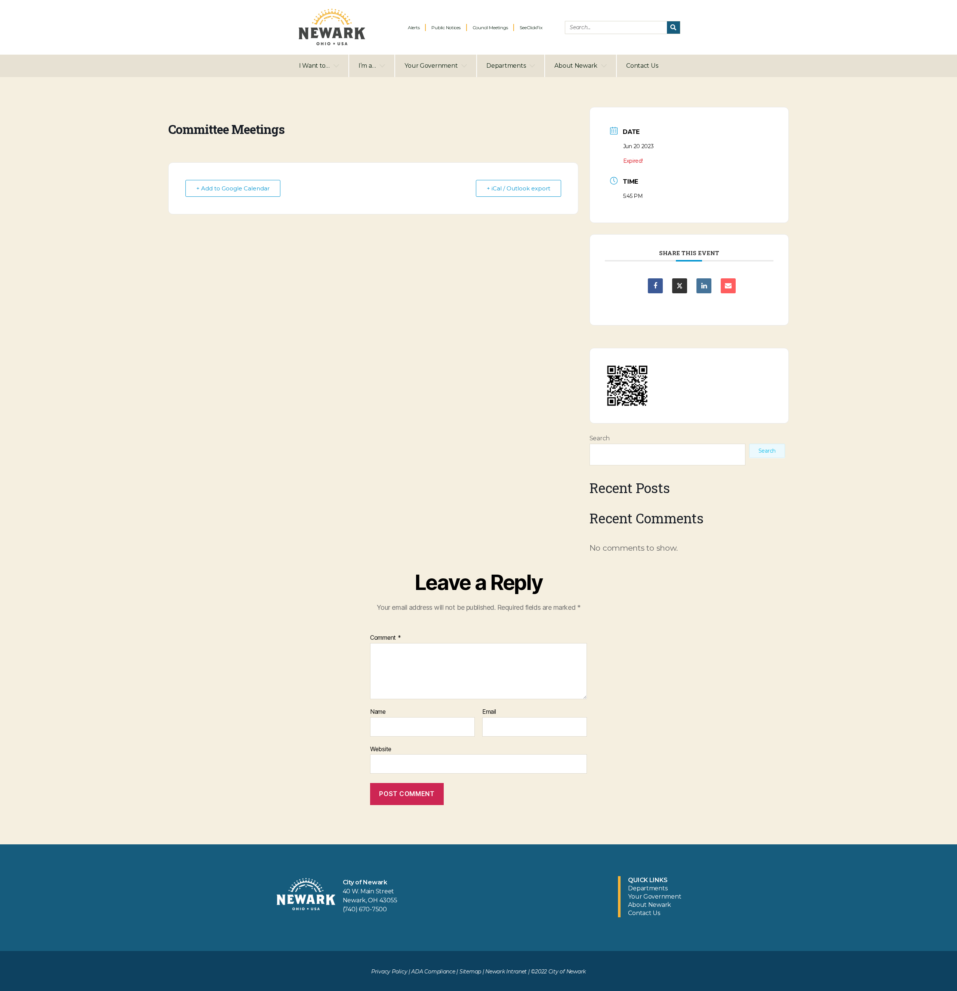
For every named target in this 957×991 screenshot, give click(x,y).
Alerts (413, 27)
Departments (506, 65)
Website (380, 748)
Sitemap (470, 971)
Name (378, 712)
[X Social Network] (679, 285)
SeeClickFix (531, 27)
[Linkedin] (703, 285)
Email (489, 712)
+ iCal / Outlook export (518, 188)
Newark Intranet (506, 971)
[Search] (673, 27)
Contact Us (642, 65)
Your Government (431, 65)
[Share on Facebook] (655, 285)
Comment (385, 637)
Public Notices (445, 27)
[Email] (728, 285)
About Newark (575, 65)
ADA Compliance (433, 971)
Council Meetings (490, 27)
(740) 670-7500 (365, 909)
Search (600, 438)
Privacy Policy (389, 971)
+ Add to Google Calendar (233, 188)
